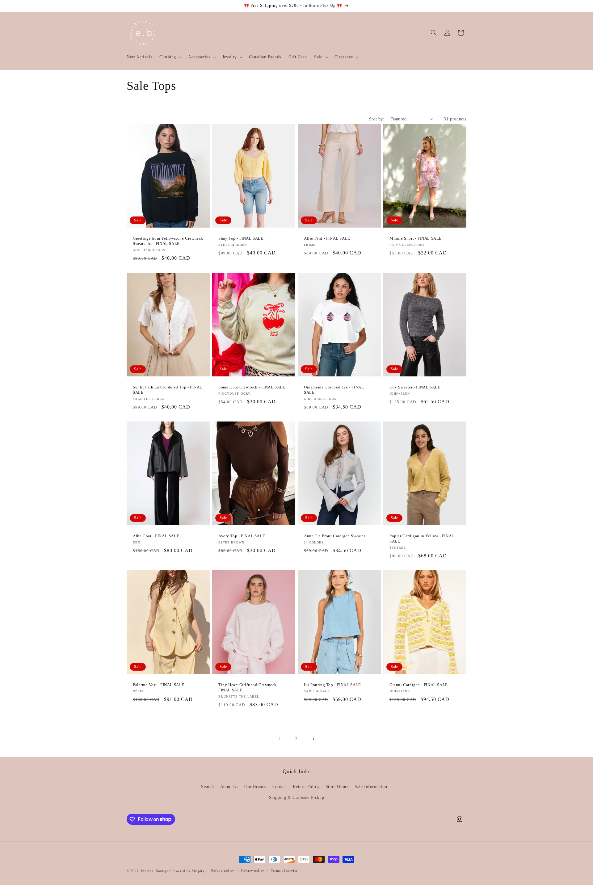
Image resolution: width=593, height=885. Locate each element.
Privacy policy (252, 870)
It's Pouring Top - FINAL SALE (332, 684)
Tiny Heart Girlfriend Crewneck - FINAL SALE (248, 687)
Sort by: (376, 119)
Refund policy (222, 870)
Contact (279, 786)
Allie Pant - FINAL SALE (327, 238)
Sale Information (371, 786)
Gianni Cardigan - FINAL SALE (418, 684)
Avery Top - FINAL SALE (241, 536)
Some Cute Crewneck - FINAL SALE (251, 387)
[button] (170, 57)
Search (207, 786)
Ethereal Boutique (155, 871)
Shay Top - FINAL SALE (240, 238)
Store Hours (337, 786)
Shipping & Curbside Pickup (296, 797)
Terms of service (284, 870)
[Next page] (313, 739)
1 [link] (280, 738)
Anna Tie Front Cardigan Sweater (334, 536)
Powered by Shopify (188, 871)
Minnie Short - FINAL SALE (415, 238)
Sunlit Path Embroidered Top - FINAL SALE (167, 390)
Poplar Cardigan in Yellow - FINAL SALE (421, 538)
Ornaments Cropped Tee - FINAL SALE (334, 390)
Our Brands (255, 786)
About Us (229, 786)
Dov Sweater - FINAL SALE (414, 387)
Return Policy (306, 786)
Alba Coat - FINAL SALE (156, 536)
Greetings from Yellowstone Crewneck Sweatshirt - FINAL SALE (168, 241)
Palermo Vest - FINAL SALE (158, 684)
